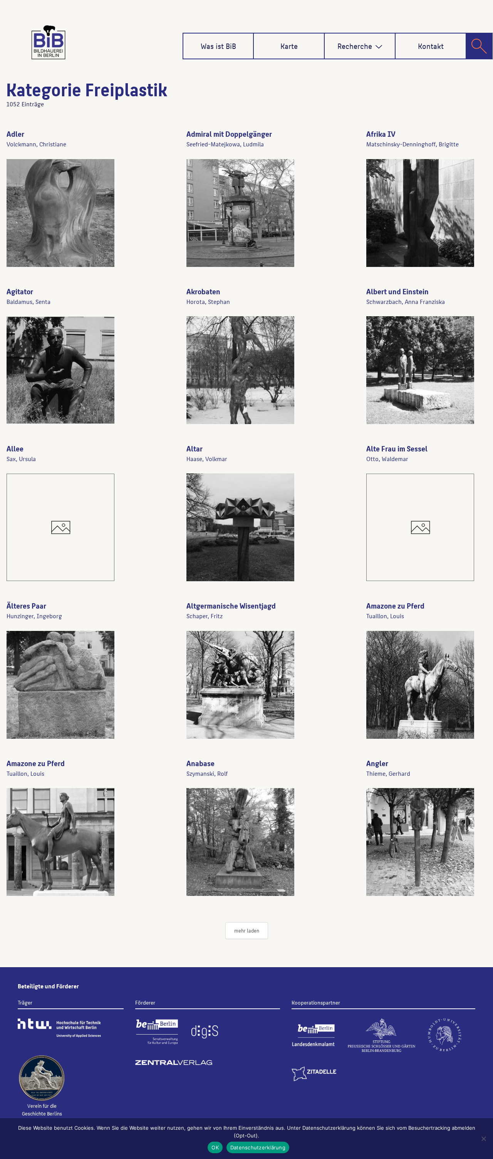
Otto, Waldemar (387, 458)
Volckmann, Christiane (36, 144)
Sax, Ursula (21, 458)
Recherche (354, 46)
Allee (15, 448)
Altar (194, 448)
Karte (289, 46)
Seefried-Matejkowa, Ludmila (225, 144)
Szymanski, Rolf (207, 773)
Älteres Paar (26, 605)
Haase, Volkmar (206, 458)
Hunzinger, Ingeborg (34, 616)
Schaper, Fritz (204, 616)
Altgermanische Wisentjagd (231, 605)
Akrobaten (203, 291)
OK (215, 1147)
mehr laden (246, 930)
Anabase (200, 763)
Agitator (20, 291)
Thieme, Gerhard (388, 773)
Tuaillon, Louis (385, 616)
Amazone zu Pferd (395, 605)
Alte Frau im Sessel (397, 448)
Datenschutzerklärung (257, 1147)
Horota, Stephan (208, 301)
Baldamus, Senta (28, 301)
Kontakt (431, 46)
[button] (378, 47)
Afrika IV (381, 133)
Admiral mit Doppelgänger (229, 133)
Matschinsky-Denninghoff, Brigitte (412, 144)
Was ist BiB (218, 46)
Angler (377, 763)
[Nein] (483, 1138)
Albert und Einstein (397, 291)
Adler (15, 133)
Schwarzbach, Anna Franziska (405, 301)
